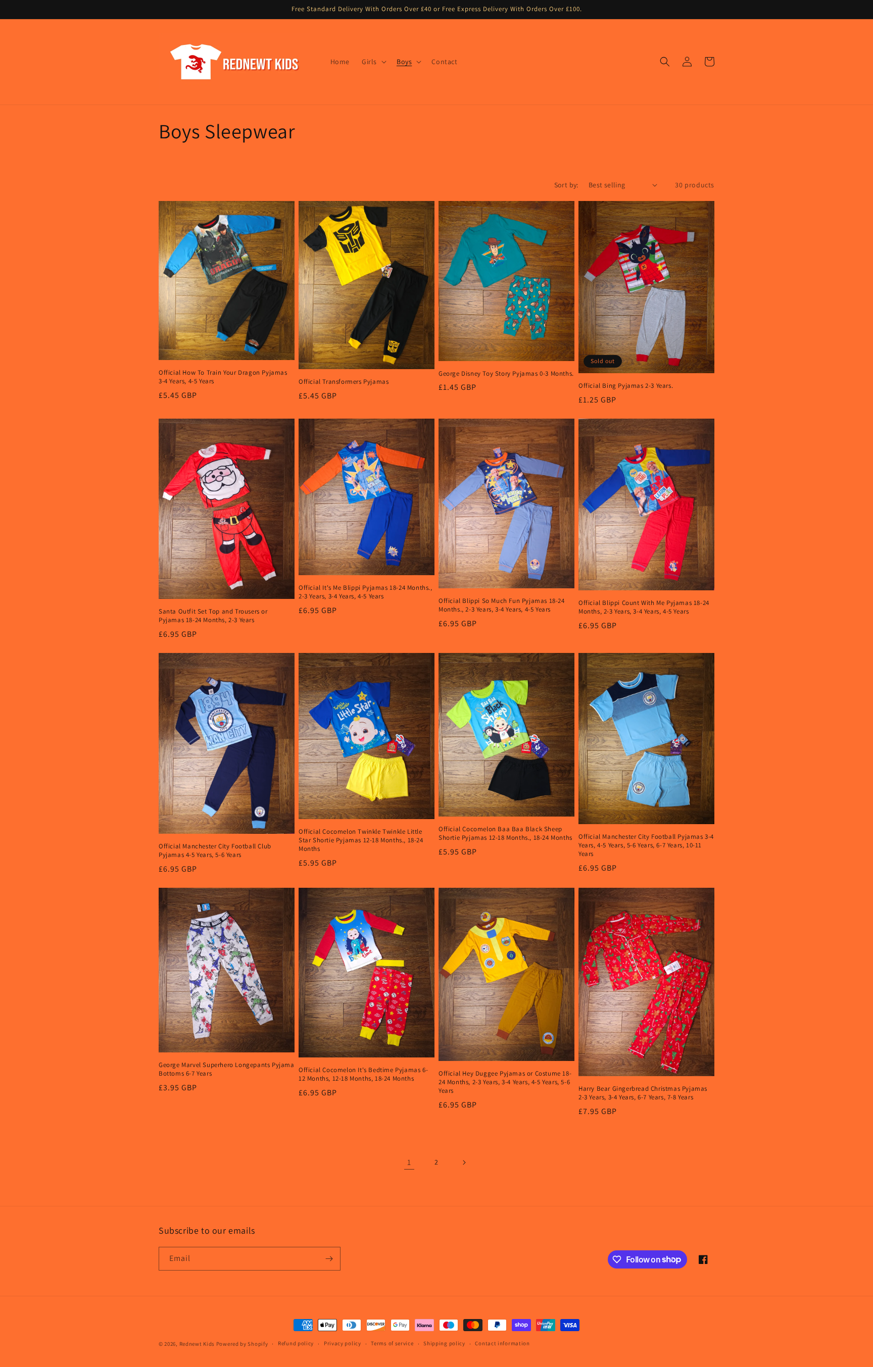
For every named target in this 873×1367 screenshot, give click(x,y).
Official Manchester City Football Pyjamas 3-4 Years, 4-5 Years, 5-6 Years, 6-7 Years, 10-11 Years (646, 845)
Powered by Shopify (242, 1343)
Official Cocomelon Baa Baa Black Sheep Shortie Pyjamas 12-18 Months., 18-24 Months (505, 833)
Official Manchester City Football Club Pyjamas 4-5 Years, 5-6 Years (215, 850)
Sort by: (566, 184)
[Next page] (464, 1162)
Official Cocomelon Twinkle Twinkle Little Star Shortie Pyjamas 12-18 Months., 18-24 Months (361, 840)
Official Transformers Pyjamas (344, 382)
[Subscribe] (329, 1259)
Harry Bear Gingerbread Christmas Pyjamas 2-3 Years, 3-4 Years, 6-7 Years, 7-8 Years (642, 1093)
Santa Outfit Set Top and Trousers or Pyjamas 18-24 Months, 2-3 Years (213, 615)
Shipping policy (444, 1343)
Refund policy (296, 1343)
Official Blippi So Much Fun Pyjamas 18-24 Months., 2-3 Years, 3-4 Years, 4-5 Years (502, 605)
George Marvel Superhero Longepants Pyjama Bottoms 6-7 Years (227, 1069)
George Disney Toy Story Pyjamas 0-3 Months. (506, 374)
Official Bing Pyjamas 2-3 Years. (625, 386)
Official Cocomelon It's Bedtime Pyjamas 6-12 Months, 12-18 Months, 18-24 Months (363, 1074)
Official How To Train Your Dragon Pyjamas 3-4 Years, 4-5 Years (223, 377)
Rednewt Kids (197, 1343)
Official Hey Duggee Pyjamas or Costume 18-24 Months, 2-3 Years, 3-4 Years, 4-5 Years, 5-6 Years (505, 1082)
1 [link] (409, 1162)
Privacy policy (342, 1343)
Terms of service (392, 1343)
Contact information (502, 1343)
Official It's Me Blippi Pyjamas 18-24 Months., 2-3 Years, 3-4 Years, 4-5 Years (365, 592)
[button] (373, 61)
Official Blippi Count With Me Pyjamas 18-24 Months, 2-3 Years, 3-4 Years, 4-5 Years (643, 607)
